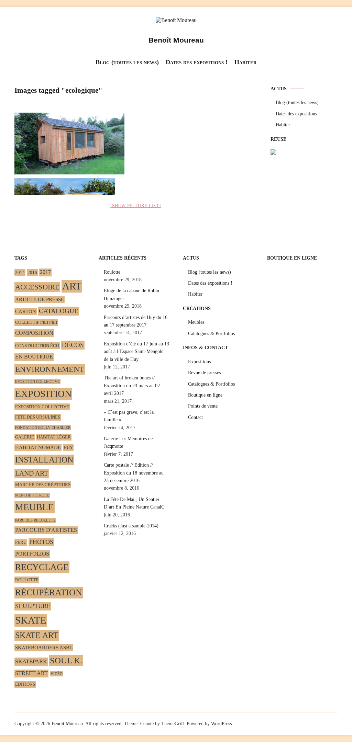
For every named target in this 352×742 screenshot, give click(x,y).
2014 (20, 272)
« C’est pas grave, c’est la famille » (129, 416)
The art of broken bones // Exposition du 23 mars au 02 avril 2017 (132, 385)
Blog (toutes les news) (127, 62)
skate (30, 620)
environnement (49, 369)
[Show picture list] (135, 205)
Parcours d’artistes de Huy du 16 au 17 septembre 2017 (135, 321)
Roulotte (112, 272)
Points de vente (203, 406)
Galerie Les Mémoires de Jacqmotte (128, 442)
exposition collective (42, 406)
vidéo (57, 674)
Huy (68, 447)
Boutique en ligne (205, 395)
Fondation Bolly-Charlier (42, 428)
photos (41, 541)
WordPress (221, 723)
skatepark (31, 661)
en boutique (34, 357)
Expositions (199, 361)
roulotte (26, 579)
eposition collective (37, 382)
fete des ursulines (37, 417)
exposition (43, 393)
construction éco (37, 345)
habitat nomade (38, 447)
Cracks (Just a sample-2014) (131, 525)
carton (25, 311)
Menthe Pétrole (32, 495)
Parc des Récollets (35, 520)
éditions (25, 684)
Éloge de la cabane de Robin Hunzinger (131, 294)
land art (31, 473)
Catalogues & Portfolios (211, 333)
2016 (32, 272)
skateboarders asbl (44, 647)
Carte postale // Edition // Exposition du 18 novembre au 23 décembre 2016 (134, 473)
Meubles (196, 322)
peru (20, 542)
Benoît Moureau (176, 40)
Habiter (245, 62)
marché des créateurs (42, 484)
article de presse (39, 299)
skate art (36, 635)
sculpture (33, 606)
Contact (195, 417)
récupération (48, 592)
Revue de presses (204, 372)
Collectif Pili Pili (36, 322)
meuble (34, 507)
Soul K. (66, 660)
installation (44, 459)
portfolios (32, 553)
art (71, 286)
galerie (24, 437)
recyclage (42, 567)
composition (34, 333)
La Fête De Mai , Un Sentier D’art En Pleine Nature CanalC (134, 503)
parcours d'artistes (46, 530)
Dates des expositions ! (197, 62)
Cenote (147, 723)
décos (73, 345)
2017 (45, 272)
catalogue (58, 311)
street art (31, 673)
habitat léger (54, 437)
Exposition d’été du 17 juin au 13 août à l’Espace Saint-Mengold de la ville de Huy (136, 351)
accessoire (37, 287)
